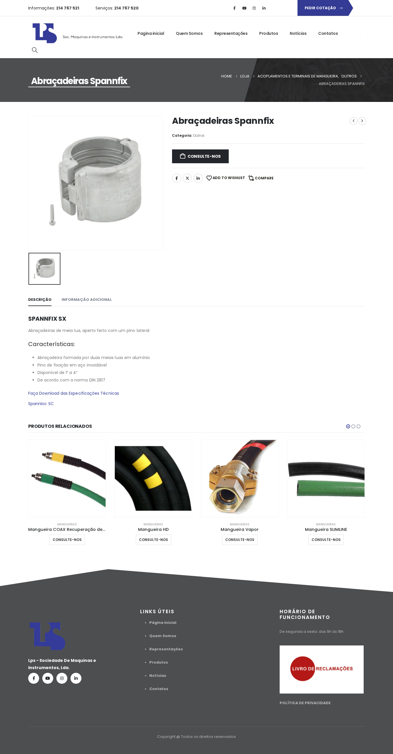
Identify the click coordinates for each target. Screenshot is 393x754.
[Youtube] (244, 8)
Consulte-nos (204, 156)
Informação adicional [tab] (87, 299)
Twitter (187, 178)
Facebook (176, 178)
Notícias (298, 33)
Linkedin (75, 678)
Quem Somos (189, 33)
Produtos (268, 33)
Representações (230, 33)
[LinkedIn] (264, 8)
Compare (264, 178)
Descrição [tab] (39, 299)
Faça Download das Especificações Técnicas (73, 393)
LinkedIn (198, 178)
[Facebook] (234, 8)
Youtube (47, 678)
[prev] (354, 121)
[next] (362, 121)
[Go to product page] (67, 478)
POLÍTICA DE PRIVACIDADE (305, 702)
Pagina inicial (151, 33)
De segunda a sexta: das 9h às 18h (312, 631)
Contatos (328, 33)
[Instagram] (254, 8)
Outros (199, 135)
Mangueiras (67, 524)
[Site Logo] (78, 33)
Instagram (61, 678)
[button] (34, 50)
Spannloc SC (41, 404)
